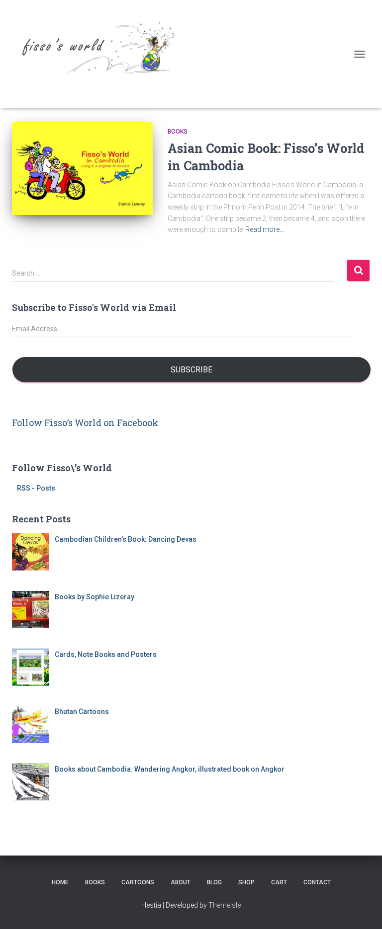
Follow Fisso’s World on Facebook (85, 423)
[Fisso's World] (99, 54)
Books (178, 131)
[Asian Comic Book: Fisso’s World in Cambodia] (82, 168)
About (181, 882)
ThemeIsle (224, 905)
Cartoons (137, 882)
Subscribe (191, 369)
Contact (317, 882)
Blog (214, 882)
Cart (279, 882)
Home (60, 882)
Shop (246, 882)
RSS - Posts (36, 488)
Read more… (264, 229)
